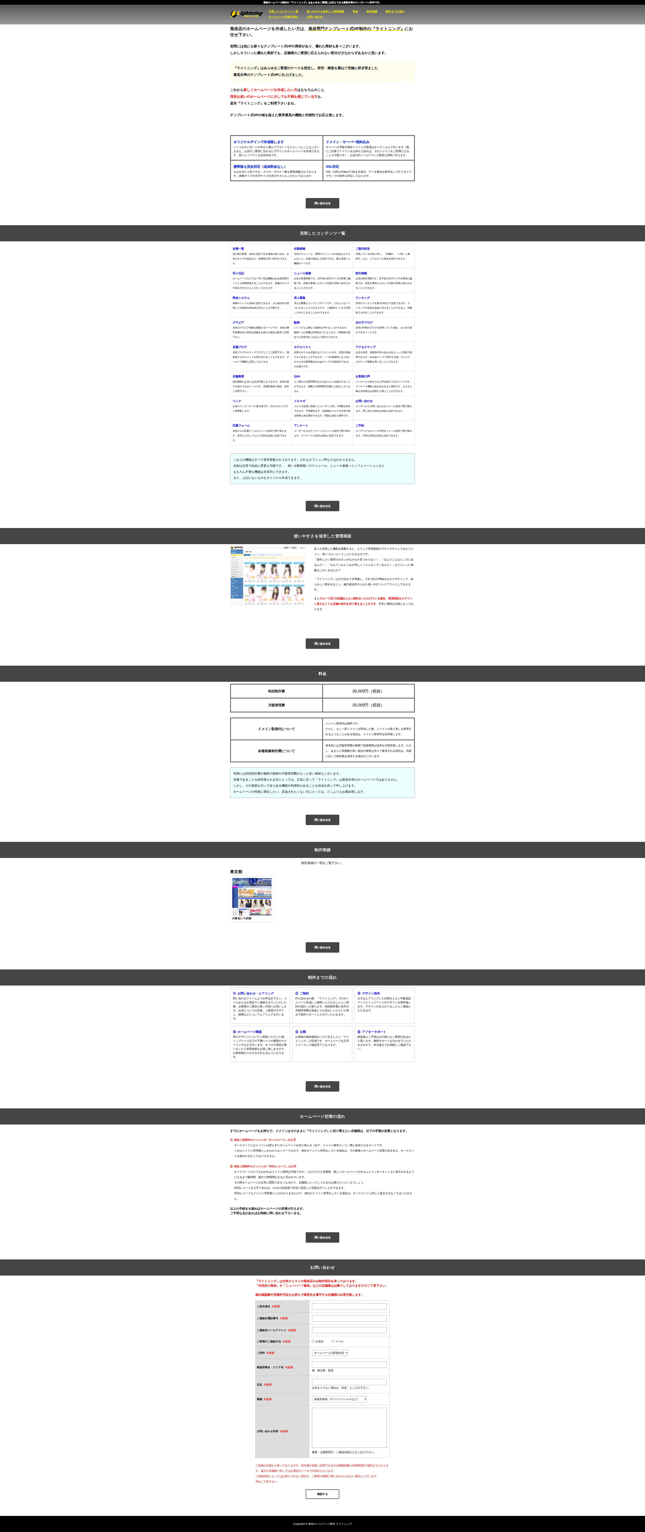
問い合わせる (322, 203)
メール (339, 1341)
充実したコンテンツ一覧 (283, 11)
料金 (355, 11)
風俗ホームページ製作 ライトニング (249, 14)
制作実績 (372, 11)
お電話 (319, 1341)
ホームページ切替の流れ (283, 16)
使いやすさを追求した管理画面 (325, 11)
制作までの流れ (395, 11)
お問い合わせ (315, 16)
